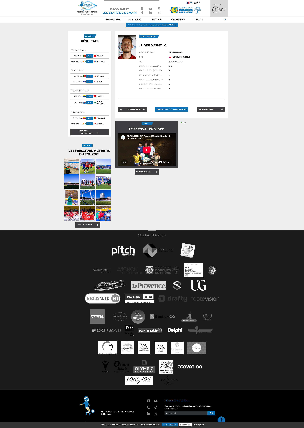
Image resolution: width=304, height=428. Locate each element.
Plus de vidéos (143, 172)
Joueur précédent (136, 110)
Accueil (144, 25)
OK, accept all (170, 425)
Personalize (185, 425)
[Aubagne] (102, 270)
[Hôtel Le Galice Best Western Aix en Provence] (107, 347)
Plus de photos (84, 225)
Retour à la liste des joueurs (172, 110)
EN (198, 2)
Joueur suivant (206, 110)
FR (191, 2)
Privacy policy (198, 425)
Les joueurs (155, 25)
